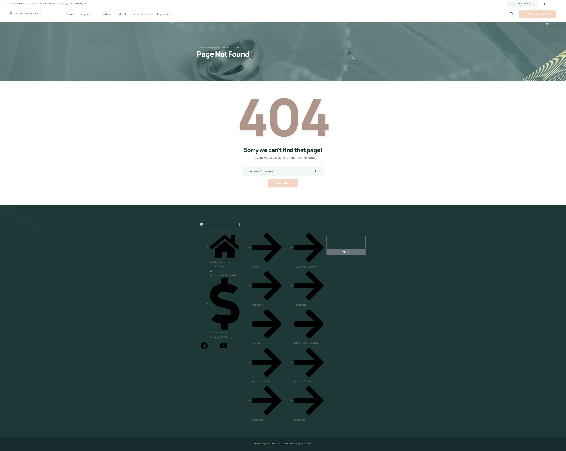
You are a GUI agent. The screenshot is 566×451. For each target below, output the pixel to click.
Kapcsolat (163, 14)
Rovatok (105, 14)
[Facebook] (204, 345)
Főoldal (71, 14)
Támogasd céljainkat (539, 14)
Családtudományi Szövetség (296, 443)
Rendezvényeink (143, 14)
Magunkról (86, 14)
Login (519, 3)
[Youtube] (223, 345)
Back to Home (283, 183)
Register (528, 3)
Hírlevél (121, 14)
